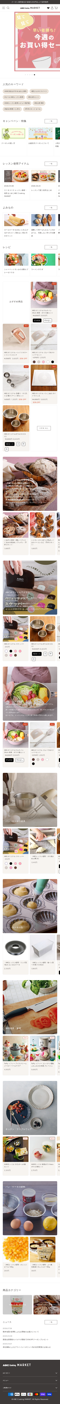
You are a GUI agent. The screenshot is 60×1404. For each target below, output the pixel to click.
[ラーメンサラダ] (43, 260)
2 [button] (28, 75)
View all (43, 428)
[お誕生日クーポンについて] (40, 134)
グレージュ (38, 361)
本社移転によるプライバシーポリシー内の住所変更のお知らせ (27, 1347)
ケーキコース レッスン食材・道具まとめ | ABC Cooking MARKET (15, 193)
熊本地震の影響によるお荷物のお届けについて (21, 1332)
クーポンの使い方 (8, 143)
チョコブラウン (34, 361)
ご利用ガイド (7, 1387)
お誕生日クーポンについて (38, 143)
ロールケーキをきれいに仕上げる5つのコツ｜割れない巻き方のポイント (16, 233)
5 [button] (34, 75)
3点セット (10, 444)
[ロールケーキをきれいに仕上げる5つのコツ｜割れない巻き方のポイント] (16, 220)
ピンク (10, 655)
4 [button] (32, 75)
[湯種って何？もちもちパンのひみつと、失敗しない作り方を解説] (43, 220)
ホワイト (48, 361)
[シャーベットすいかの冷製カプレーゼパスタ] (16, 260)
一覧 (51, 121)
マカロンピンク (20, 651)
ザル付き (37, 320)
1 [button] (25, 75)
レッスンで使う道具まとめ (41, 190)
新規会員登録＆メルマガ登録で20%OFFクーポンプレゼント (26, 1339)
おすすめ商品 (16, 301)
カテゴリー (6, 1373)
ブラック (52, 361)
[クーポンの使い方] (13, 134)
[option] (30, 2)
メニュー (6, 1380)
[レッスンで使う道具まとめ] (43, 176)
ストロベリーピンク (43, 361)
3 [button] (30, 75)
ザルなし (47, 320)
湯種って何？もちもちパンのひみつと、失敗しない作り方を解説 (43, 233)
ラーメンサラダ (37, 269)
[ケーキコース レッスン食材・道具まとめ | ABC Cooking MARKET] (16, 176)
